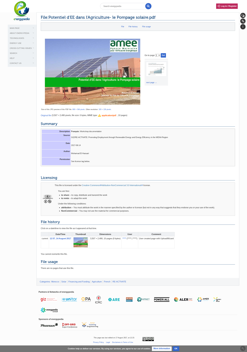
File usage (146, 26)
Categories (45, 282)
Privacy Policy (98, 342)
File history (133, 26)
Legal (108, 342)
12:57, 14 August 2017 (60, 238)
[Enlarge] (148, 78)
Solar (63, 282)
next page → (151, 82)
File (122, 26)
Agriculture (97, 282)
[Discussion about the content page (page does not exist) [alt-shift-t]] (242, 15)
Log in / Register (229, 6)
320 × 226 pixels (105, 109)
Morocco (55, 282)
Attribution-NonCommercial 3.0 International (121, 185)
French (107, 282)
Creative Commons (90, 185)
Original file (46, 115)
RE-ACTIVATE (119, 282)
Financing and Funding (79, 282)
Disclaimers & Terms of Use (122, 342)
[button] (107, 115)
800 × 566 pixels (78, 109)
